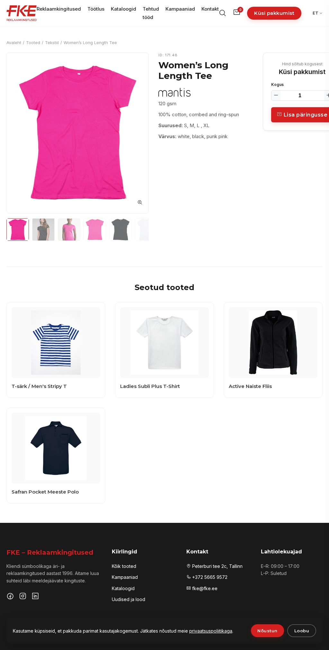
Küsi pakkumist (274, 13)
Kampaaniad (180, 9)
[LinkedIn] (35, 596)
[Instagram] (23, 596)
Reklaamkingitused (59, 9)
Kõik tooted (124, 566)
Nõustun (267, 630)
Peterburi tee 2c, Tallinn (217, 566)
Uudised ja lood (128, 599)
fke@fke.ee (204, 588)
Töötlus (95, 9)
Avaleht (13, 42)
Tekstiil (52, 42)
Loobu (301, 630)
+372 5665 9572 (209, 577)
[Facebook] (10, 596)
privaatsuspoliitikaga (210, 631)
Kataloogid (123, 9)
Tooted (33, 42)
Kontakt (210, 9)
